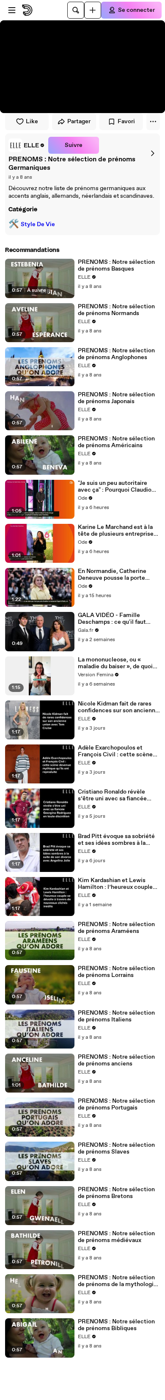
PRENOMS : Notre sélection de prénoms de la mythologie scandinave (117, 1281)
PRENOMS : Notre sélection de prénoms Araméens (116, 928)
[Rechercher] (75, 10)
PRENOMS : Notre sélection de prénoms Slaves (116, 1148)
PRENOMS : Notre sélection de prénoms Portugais (116, 1104)
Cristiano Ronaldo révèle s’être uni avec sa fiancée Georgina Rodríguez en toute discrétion (117, 795)
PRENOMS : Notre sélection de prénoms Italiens (116, 1016)
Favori (126, 121)
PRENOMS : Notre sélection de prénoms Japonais (116, 398)
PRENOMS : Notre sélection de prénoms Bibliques (116, 1325)
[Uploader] (92, 10)
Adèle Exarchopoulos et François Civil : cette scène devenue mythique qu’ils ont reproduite (117, 751)
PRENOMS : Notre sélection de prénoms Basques (116, 265)
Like (32, 121)
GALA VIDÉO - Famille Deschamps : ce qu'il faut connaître (112, 618)
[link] (26, 145)
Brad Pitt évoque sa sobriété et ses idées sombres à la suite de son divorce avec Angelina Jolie (116, 840)
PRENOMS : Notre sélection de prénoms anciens (116, 1060)
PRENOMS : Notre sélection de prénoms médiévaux (116, 1237)
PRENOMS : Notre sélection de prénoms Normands (116, 310)
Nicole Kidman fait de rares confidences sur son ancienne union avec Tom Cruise (118, 707)
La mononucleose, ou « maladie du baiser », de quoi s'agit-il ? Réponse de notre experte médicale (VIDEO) (115, 663)
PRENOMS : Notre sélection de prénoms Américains (116, 442)
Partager (79, 121)
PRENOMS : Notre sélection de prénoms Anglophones (116, 354)
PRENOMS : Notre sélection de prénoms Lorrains (116, 972)
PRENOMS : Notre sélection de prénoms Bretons (116, 1193)
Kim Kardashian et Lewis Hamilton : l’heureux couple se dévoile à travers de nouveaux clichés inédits (115, 884)
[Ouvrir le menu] (12, 10)
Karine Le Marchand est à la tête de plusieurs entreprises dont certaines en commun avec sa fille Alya (117, 530)
